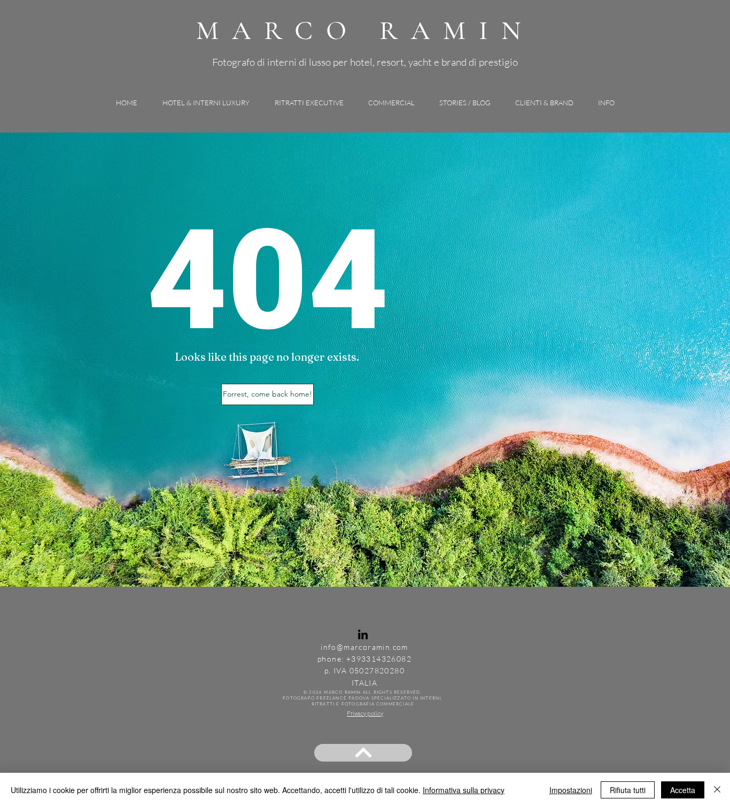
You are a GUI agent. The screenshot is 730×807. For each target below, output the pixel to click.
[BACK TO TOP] (363, 753)
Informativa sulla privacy (463, 790)
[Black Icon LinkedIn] (363, 634)
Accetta (682, 790)
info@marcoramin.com (364, 646)
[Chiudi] (717, 789)
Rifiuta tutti (628, 790)
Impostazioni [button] (570, 790)
